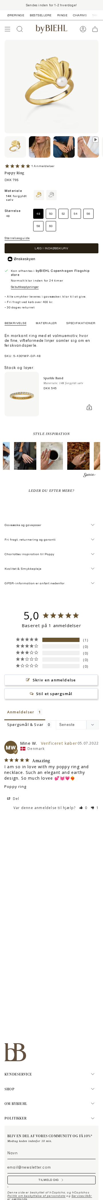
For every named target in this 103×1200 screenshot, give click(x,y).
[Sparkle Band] (22, 394)
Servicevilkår (82, 1196)
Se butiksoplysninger (25, 287)
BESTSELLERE (41, 15)
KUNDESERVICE (18, 1074)
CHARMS (80, 15)
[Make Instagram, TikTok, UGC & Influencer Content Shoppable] (89, 476)
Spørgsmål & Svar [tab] (25, 724)
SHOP (10, 1089)
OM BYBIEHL (16, 1103)
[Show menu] (7, 29)
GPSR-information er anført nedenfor (35, 583)
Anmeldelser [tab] (20, 712)
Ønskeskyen (24, 259)
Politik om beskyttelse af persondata (36, 1196)
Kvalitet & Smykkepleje (23, 569)
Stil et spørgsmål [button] (54, 693)
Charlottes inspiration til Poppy (29, 554)
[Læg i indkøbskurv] (89, 407)
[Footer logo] (15, 1052)
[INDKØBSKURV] (95, 29)
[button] (25, 456)
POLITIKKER (16, 1118)
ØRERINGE (15, 15)
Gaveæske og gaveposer (23, 525)
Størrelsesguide (17, 238)
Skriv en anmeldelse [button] (54, 680)
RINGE (62, 15)
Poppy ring (15, 786)
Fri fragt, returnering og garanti (30, 539)
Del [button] (15, 798)
